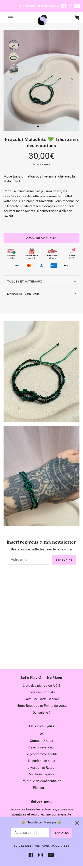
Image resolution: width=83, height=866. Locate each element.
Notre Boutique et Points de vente (42, 706)
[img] (64, 6)
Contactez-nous (41, 741)
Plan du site (41, 788)
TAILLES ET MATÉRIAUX (24, 281)
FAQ (41, 734)
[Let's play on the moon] (42, 21)
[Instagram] (40, 855)
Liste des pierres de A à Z (41, 686)
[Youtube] (49, 855)
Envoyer (62, 832)
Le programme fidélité (41, 754)
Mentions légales (41, 774)
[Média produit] (41, 371)
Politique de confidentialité (41, 781)
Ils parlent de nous (41, 761)
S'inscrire (64, 559)
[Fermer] (77, 823)
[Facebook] (32, 855)
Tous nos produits (41, 692)
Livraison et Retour (42, 768)
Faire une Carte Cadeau (41, 699)
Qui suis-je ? (41, 712)
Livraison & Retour (23, 293)
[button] (14, 45)
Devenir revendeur (41, 747)
